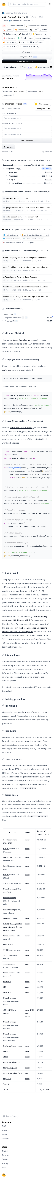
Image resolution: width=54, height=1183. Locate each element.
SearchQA (7, 981)
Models (5, 1151)
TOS (4, 1126)
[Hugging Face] (4, 1175)
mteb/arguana (7, 314)
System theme (11, 1116)
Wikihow (6, 1051)
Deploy (27, 52)
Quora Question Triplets (12, 1062)
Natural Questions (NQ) (12, 1073)
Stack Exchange (9, 889)
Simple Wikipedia (10, 1068)
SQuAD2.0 (7, 1078)
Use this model (25, 61)
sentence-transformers (15, 12)
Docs (4, 1167)
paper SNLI (29, 1010)
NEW (24, 104)
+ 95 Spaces (30, 243)
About (5, 1134)
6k (32, 21)
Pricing (5, 1163)
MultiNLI (6, 1013)
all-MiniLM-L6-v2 (13, 17)
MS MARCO (7, 918)
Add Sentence (27, 140)
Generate (8, 147)
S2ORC (6, 848)
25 (20, 168)
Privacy (5, 1130)
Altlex (5, 1057)
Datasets (6, 1155)
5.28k (40, 17)
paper (27, 840)
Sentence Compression (12, 1046)
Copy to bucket (28, 57)
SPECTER (7, 955)
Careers (5, 1138)
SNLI (11, 1010)
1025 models (47, 176)
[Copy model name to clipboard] (27, 17)
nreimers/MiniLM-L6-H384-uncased (37, 165)
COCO (5, 950)
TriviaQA (6, 1084)
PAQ (5, 866)
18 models (48, 172)
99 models (48, 183)
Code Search (8, 944)
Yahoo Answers (9, 936)
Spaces (5, 1159)
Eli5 (4, 987)
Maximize (48, 152)
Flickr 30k (7, 992)
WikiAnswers (8, 857)
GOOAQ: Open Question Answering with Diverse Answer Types (12, 927)
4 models (48, 179)
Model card (11, 67)
